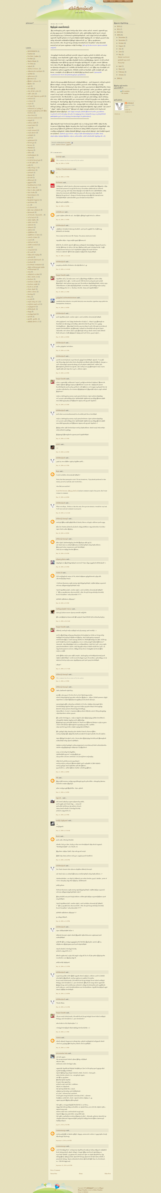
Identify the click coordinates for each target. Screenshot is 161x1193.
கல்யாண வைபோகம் (34, 118)
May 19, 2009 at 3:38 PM (62, 307)
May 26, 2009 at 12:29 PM (63, 921)
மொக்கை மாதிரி (32, 284)
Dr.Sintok (59, 182)
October (121, 43)
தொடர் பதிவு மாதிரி (33, 190)
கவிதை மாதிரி (32, 123)
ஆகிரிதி (30, 74)
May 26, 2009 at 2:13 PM (62, 1032)
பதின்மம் (30, 230)
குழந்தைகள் (31, 140)
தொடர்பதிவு (31, 192)
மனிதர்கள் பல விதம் (34, 274)
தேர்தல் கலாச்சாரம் (59, 27)
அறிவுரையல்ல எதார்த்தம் (35, 71)
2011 (118, 29)
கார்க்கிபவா (60, 212)
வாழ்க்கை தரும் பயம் (34, 304)
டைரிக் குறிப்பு (32, 162)
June (120, 52)
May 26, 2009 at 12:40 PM (63, 993)
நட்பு (29, 205)
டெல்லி (30, 157)
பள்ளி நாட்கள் (32, 242)
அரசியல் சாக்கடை (33, 68)
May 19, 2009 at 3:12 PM (62, 292)
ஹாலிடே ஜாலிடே (33, 319)
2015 (118, 26)
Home (105, 1)
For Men (30, 59)
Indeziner (86, 1192)
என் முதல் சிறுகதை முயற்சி (36, 96)
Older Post (108, 1174)
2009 (118, 35)
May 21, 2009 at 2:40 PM (62, 772)
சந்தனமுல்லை (61, 559)
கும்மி (29, 138)
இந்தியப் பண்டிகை (33, 81)
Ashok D (59, 572)
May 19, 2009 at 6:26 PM (62, 452)
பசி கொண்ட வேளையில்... (35, 215)
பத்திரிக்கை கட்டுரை (34, 235)
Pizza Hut (121, 63)
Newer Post (53, 1174)
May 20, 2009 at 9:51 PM (62, 603)
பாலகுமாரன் (31, 250)
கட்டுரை (30, 106)
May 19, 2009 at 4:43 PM (62, 373)
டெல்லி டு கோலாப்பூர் (34, 160)
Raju (57, 471)
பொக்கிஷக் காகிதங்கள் (35, 264)
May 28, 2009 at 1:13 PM (62, 1047)
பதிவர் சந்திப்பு (32, 220)
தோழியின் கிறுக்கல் (34, 200)
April (120, 66)
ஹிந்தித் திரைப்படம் (33, 321)
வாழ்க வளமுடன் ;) (33, 301)
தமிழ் (29, 165)
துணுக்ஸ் (30, 182)
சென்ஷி (58, 156)
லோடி (29, 296)
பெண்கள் (30, 262)
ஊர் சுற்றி (30, 88)
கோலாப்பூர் (31, 142)
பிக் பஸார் (30, 252)
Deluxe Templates (98, 1190)
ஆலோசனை (31, 76)
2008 (118, 78)
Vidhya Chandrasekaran (64, 169)
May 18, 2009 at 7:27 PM (62, 177)
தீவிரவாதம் (31, 180)
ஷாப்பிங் (30, 316)
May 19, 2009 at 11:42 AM (63, 256)
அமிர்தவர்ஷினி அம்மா (64, 609)
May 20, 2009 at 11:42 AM (63, 513)
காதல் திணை (32, 132)
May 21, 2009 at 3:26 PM (62, 792)
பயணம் (30, 240)
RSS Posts (128, 1)
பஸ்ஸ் (29, 247)
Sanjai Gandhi (61, 275)
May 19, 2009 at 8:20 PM (62, 497)
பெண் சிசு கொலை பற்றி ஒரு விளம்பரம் (67, 491)
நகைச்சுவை (31, 202)
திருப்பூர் (30, 175)
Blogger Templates (83, 1190)
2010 (118, 32)
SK (57, 777)
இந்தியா (30, 83)
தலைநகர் (30, 172)
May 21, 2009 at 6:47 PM (62, 815)
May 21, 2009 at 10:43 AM (63, 621)
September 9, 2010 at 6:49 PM (64, 1140)
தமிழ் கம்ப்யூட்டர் (32, 167)
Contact (120, 1)
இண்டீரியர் (31, 78)
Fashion (30, 54)
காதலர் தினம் (32, 125)
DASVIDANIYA (32, 51)
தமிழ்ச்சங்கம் (31, 170)
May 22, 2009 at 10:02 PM (63, 860)
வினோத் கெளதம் (62, 518)
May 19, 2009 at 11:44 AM (63, 269)
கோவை (30, 145)
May (120, 54)
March (121, 69)
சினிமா (30, 152)
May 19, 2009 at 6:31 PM (62, 465)
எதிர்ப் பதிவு (31, 93)
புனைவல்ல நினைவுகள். (35, 260)
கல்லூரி (30, 120)
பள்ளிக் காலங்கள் (33, 245)
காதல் (29, 128)
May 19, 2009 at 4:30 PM (62, 337)
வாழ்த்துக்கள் (32, 306)
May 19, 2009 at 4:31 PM (62, 350)
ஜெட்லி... (59, 798)
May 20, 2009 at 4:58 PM (62, 533)
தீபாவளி (30, 177)
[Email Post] (71, 142)
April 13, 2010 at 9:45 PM (62, 1124)
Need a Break (32, 61)
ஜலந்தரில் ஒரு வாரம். (124, 60)
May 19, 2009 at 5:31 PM (62, 438)
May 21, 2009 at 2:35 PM (62, 681)
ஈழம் (29, 86)
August (121, 46)
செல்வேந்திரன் (32, 155)
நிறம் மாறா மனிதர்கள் (34, 210)
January (121, 75)
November (122, 40)
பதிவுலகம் (31, 227)
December (122, 37)
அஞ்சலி (30, 66)
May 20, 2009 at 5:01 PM (62, 553)
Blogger (101, 1188)
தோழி (29, 197)
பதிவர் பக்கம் (31, 222)
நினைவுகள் (31, 212)
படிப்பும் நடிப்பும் (32, 217)
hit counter (125, 93)
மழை (29, 272)
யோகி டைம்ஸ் (32, 287)
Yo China (30, 64)
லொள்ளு (30, 294)
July (120, 49)
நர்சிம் (58, 444)
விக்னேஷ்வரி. (32, 309)
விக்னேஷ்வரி (80, 8)
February (122, 72)
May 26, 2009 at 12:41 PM (63, 1007)
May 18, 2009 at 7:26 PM (62, 163)
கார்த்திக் (30, 135)
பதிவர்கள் (30, 225)
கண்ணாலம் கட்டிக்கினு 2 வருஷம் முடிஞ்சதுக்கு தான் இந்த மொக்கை (37, 111)
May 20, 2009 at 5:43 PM (62, 567)
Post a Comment (55, 1170)
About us (112, 1)
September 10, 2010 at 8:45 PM (64, 1165)
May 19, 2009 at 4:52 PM (62, 404)
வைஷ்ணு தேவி (32, 314)
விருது (29, 311)
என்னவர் (30, 98)
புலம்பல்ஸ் (30, 257)
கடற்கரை (30, 101)
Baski (58, 836)
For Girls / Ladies (33, 56)
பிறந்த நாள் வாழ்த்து (33, 254)
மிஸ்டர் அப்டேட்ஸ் (33, 277)
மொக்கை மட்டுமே (33, 281)
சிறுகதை (30, 150)
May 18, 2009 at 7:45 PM (62, 206)
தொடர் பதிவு (31, 187)
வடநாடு (30, 299)
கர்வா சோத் (31, 115)
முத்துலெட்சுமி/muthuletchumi (66, 297)
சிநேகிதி (30, 147)
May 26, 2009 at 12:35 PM (63, 966)
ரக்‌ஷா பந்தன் (31, 289)
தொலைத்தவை (32, 195)
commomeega (61, 1130)
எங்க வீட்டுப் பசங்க (33, 91)
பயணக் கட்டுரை (32, 237)
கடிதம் (29, 103)
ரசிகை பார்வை (32, 291)
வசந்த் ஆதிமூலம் (62, 820)
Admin (58, 1037)
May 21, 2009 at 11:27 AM (63, 668)
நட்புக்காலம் (31, 207)
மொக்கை (30, 279)
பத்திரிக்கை (31, 232)
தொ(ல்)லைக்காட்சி (33, 185)
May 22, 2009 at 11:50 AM (63, 830)
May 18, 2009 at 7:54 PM (62, 219)
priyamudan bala (62, 1053)
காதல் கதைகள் (32, 130)
